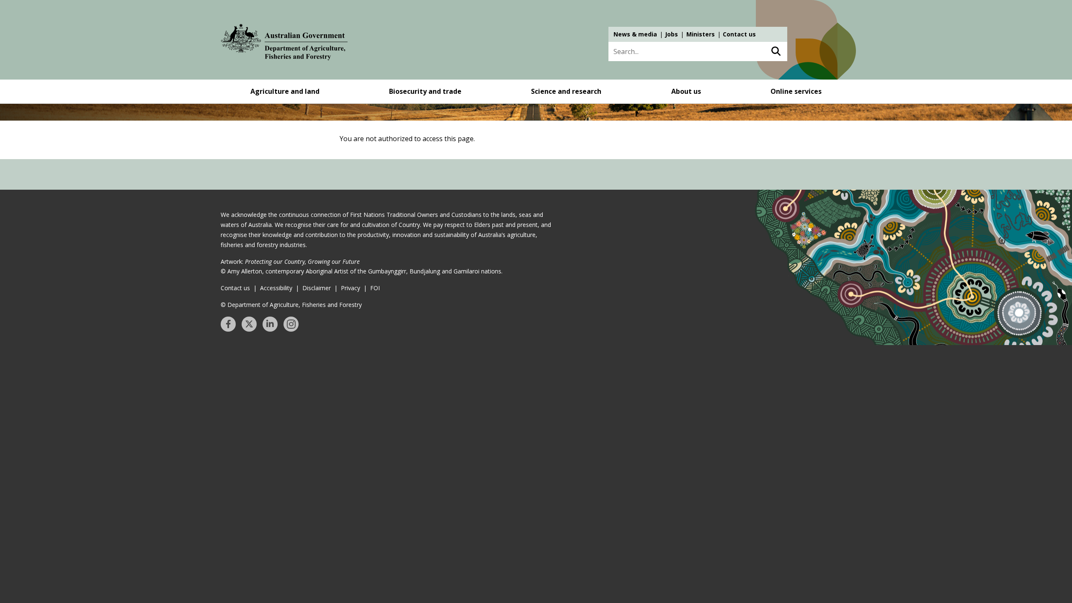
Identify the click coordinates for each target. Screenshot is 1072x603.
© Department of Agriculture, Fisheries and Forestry (291, 305)
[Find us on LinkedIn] (270, 324)
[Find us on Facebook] (228, 324)
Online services (796, 91)
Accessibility (276, 288)
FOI (375, 288)
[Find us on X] (249, 324)
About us (686, 91)
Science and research (566, 91)
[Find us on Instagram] (291, 324)
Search (775, 51)
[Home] (284, 43)
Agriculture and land (285, 91)
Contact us (739, 34)
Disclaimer (316, 288)
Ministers (700, 34)
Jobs (671, 34)
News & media (635, 34)
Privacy (350, 288)
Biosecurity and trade (425, 91)
